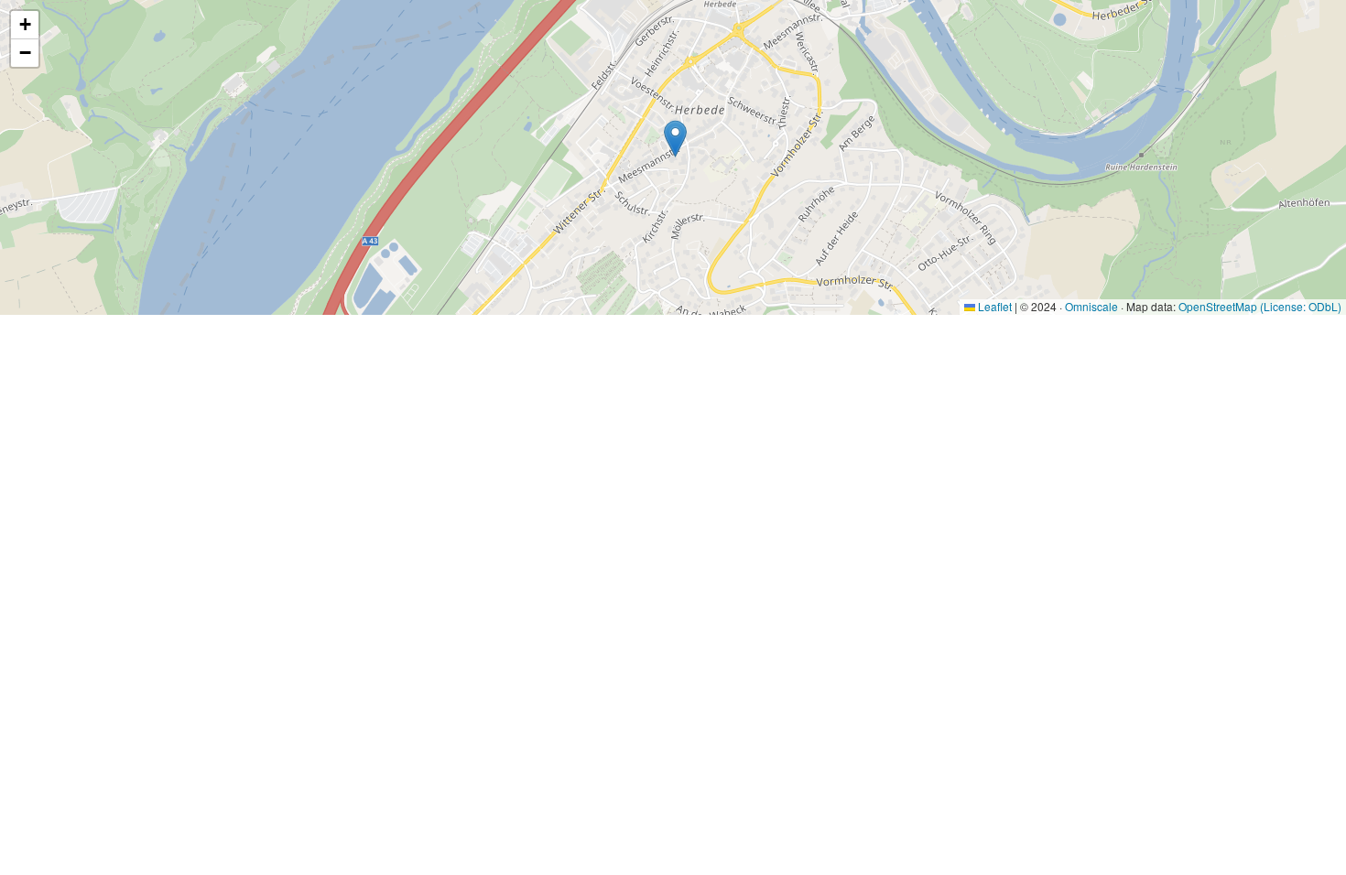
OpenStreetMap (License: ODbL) (1259, 306)
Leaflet (993, 306)
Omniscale (1091, 306)
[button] (675, 138)
